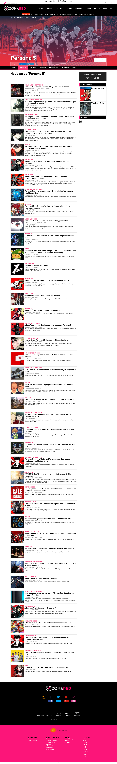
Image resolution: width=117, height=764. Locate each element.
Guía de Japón (50, 749)
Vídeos (88, 8)
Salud (84, 747)
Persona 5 (27, 17)
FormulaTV (49, 739)
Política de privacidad (58, 714)
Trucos (97, 8)
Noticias (58, 8)
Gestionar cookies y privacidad (77, 714)
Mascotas (85, 751)
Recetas (85, 749)
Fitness (85, 753)
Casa (84, 754)
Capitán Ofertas (32, 740)
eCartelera (49, 744)
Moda (84, 740)
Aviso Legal (49, 715)
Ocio (105, 8)
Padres (85, 744)
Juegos (49, 8)
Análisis (69, 8)
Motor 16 (67, 742)
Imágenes (65, 68)
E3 (111, 8)
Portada (13, 17)
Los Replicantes (50, 742)
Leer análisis (100, 60)
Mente (84, 756)
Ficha (14, 68)
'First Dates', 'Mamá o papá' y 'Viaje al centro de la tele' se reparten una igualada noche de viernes (58, 14)
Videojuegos (20, 17)
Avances (78, 8)
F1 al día (67, 740)
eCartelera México (51, 746)
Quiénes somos (40, 715)
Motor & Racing (69, 739)
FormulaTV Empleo (51, 740)
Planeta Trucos (32, 739)
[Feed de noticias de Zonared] (43, 698)
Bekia (84, 739)
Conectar (107, 3)
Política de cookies (68, 714)
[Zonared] (15, 8)
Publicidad (54, 720)
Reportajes (53, 68)
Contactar (63, 720)
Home (41, 8)
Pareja (84, 746)
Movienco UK (49, 747)
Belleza (85, 742)
